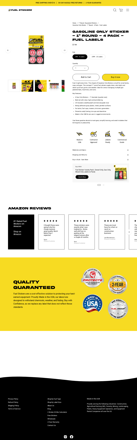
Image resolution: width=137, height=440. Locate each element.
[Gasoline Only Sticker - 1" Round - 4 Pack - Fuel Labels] (14, 86)
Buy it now (115, 77)
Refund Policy (13, 402)
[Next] (64, 50)
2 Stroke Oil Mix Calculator (57, 412)
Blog (49, 409)
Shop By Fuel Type (54, 399)
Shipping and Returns (80, 155)
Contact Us (51, 425)
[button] (114, 10)
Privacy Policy (13, 399)
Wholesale (51, 419)
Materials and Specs (79, 150)
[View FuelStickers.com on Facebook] (72, 437)
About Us (50, 406)
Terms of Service (14, 409)
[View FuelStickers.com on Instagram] (65, 437)
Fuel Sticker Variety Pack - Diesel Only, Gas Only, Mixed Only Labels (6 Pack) (93, 171)
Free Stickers (52, 415)
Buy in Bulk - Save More (80, 160)
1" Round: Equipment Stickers (88, 23)
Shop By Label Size (54, 402)
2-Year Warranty (53, 422)
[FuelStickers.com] (20, 10)
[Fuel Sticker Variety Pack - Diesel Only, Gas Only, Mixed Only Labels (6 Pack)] (120, 173)
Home (74, 23)
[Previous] (8, 50)
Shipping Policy (13, 406)
